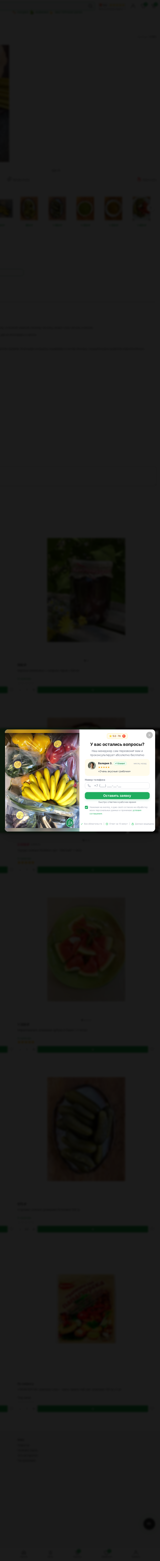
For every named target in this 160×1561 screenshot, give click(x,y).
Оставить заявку (117, 796)
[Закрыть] (149, 735)
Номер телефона (95, 779)
